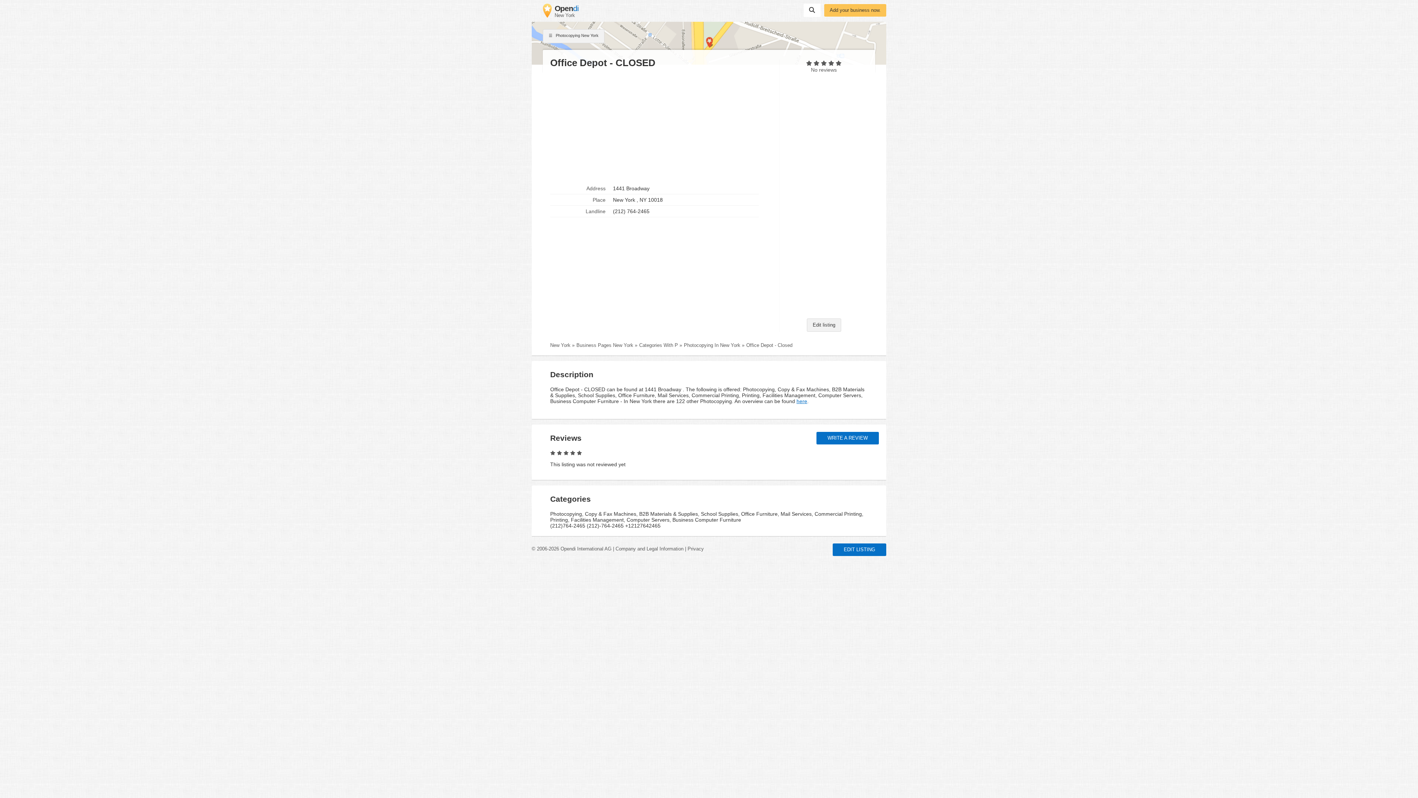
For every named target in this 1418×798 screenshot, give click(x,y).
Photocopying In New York (712, 345)
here (802, 401)
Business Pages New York (604, 345)
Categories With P (658, 345)
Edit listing (824, 325)
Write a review (848, 438)
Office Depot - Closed (769, 345)
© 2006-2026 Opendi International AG (572, 549)
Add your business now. (855, 10)
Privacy (696, 549)
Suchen (812, 10)
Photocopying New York (577, 35)
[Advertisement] (661, 126)
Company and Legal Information (650, 549)
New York (560, 345)
